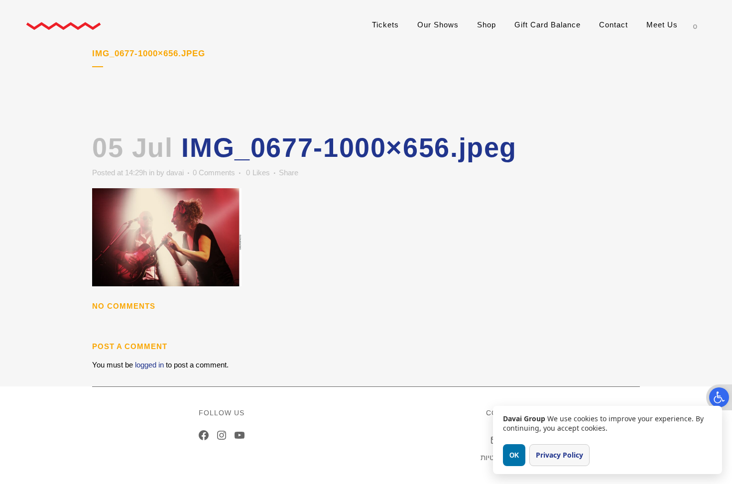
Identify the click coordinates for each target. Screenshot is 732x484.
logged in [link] (149, 365)
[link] (719, 397)
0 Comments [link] (214, 172)
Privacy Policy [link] (559, 455)
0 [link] (258, 172)
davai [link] (175, 172)
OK (514, 455)
